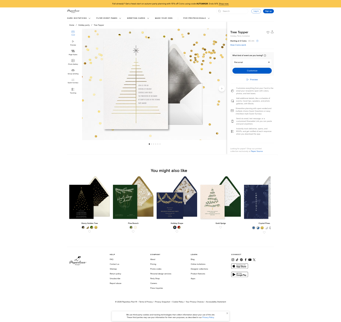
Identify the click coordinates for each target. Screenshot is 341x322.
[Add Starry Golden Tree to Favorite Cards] (89, 231)
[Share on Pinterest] (241, 259)
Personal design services (160, 274)
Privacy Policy (208, 317)
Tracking (73, 93)
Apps (193, 278)
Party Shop (155, 278)
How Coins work (238, 45)
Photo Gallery (73, 64)
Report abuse (115, 283)
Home (71, 25)
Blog (192, 259)
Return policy (115, 274)
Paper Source (257, 151)
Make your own (164, 18)
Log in (256, 11)
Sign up (268, 11)
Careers (153, 283)
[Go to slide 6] (157, 144)
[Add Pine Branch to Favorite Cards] (133, 231)
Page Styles (73, 55)
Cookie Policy (178, 302)
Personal (238, 62)
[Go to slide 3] (151, 144)
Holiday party (84, 25)
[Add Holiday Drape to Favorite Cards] (176, 231)
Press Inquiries (156, 288)
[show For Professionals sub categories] (208, 18)
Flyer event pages (106, 18)
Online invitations (198, 264)
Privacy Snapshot (162, 302)
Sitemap (113, 269)
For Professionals (194, 18)
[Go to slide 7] (160, 144)
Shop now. (224, 3)
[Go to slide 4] (153, 144)
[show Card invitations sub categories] (89, 18)
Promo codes (155, 269)
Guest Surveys (73, 83)
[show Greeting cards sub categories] (148, 18)
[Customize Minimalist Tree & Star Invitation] (154, 84)
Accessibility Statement (216, 302)
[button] (265, 55)
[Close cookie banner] (227, 313)
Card (73, 35)
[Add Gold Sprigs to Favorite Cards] (220, 227)
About (152, 259)
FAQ (111, 259)
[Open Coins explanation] (257, 41)
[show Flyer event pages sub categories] (120, 18)
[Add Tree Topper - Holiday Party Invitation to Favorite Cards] (268, 32)
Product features (198, 274)
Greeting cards (136, 18)
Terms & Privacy (146, 302)
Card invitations (77, 18)
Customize (252, 70)
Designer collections (199, 269)
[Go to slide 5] (155, 144)
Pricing (153, 264)
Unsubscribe (115, 278)
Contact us (114, 264)
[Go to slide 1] (149, 144)
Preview (73, 45)
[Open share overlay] (272, 31)
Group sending (73, 74)
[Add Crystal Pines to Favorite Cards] (264, 232)
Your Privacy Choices (195, 302)
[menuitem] (79, 18)
